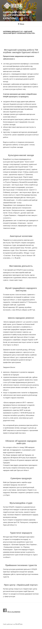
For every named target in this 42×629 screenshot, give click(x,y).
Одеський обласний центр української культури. (17, 15)
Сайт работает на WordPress (12, 624)
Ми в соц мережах (13, 611)
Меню (22, 24)
